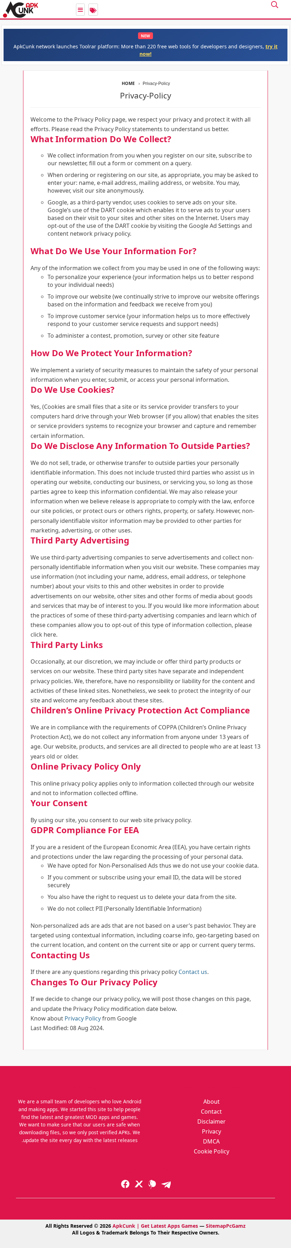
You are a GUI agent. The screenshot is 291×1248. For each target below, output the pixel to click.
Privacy (211, 1131)
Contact (211, 1111)
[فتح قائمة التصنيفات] (93, 10)
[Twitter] (139, 1184)
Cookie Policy (211, 1151)
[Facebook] (125, 1184)
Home (128, 83)
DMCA (211, 1141)
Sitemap (216, 1225)
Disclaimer (211, 1121)
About (211, 1101)
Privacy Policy (83, 1018)
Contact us (193, 972)
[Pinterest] (152, 1184)
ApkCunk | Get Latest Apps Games (155, 1225)
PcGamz (236, 1225)
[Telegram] (166, 1184)
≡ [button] (80, 10)
